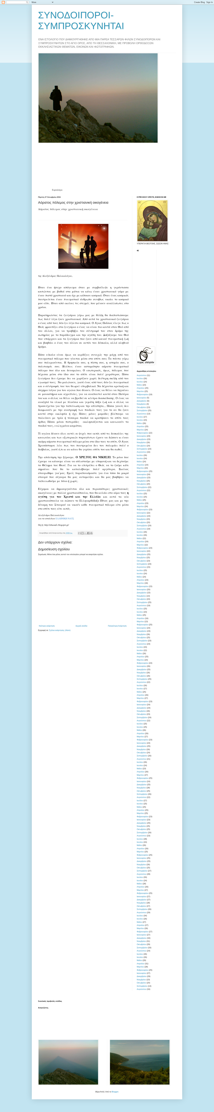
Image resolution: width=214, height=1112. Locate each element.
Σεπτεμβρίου (142, 410)
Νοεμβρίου (141, 404)
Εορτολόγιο (57, 190)
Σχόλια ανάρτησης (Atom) (59, 630)
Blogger (115, 1092)
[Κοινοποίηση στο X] (85, 533)
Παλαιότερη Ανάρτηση (117, 626)
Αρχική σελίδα (81, 626)
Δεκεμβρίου (141, 401)
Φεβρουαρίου (142, 394)
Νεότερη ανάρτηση (47, 626)
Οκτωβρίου (141, 407)
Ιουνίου (140, 382)
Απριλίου (140, 388)
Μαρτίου (140, 391)
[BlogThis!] (82, 533)
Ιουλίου (140, 378)
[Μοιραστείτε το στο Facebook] (88, 533)
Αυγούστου (141, 375)
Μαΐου (139, 385)
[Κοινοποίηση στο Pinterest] (91, 533)
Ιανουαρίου (141, 398)
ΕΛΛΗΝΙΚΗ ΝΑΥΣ (65, 518)
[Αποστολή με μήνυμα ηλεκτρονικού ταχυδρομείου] (79, 533)
